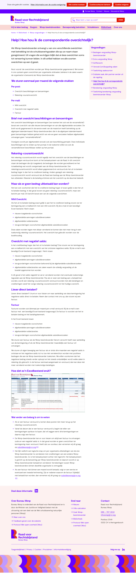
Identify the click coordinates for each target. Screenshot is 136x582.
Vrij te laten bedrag (19, 27)
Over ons (118, 27)
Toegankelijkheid (17, 549)
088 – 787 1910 (107, 512)
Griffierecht (98, 63)
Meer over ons (19, 517)
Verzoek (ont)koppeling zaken (105, 67)
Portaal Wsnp (90, 11)
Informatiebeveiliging (62, 549)
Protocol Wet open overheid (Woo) (28, 525)
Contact (99, 11)
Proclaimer (47, 549)
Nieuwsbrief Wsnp (117, 11)
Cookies (37, 549)
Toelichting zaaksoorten (103, 70)
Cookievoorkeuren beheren (100, 4)
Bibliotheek (106, 27)
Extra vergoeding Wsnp (102, 59)
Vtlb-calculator (79, 508)
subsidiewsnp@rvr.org (27, 447)
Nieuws (106, 11)
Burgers (33, 27)
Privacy (29, 549)
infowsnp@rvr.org (108, 515)
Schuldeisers (93, 27)
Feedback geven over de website (27, 521)
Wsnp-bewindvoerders (50, 27)
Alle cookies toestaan (76, 4)
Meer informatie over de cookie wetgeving (48, 5)
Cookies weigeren (122, 4)
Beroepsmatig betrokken (74, 27)
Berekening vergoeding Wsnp (105, 88)
